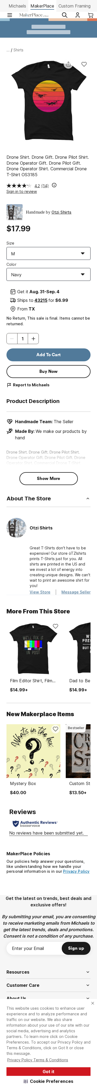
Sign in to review (21, 191)
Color (11, 264)
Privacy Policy (76, 871)
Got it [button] (48, 1071)
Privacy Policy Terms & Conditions (37, 1060)
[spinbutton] (23, 339)
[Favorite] (84, 64)
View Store (40, 592)
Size (10, 243)
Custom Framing (74, 6)
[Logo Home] (33, 15)
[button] (49, 1081)
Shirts (18, 50)
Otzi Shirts (61, 212)
